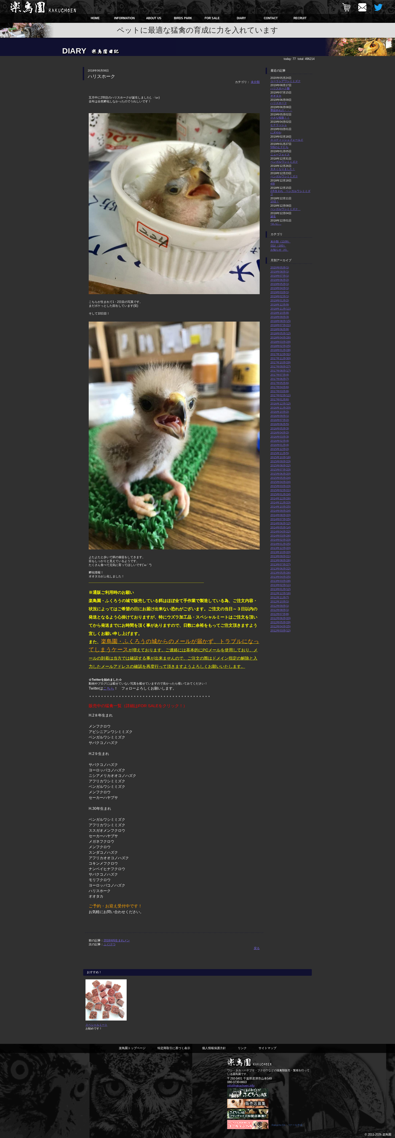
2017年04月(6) (279, 387)
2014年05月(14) (280, 527)
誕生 (273, 216)
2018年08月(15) (280, 321)
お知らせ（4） (279, 249)
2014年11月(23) (280, 502)
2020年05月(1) (279, 267)
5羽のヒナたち (279, 147)
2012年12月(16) (280, 593)
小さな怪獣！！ (280, 117)
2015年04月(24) (280, 481)
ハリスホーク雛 (280, 88)
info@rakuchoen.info (240, 1085)
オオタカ (275, 95)
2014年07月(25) (280, 519)
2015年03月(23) (280, 486)
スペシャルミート (96, 1024)
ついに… (275, 223)
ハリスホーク (278, 102)
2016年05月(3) (279, 428)
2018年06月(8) (279, 329)
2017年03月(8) (279, 391)
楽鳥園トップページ (132, 1048)
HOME (95, 18)
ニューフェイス (280, 154)
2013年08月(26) (280, 560)
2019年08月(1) (279, 271)
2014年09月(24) (280, 510)
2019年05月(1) (279, 284)
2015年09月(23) (280, 461)
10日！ (274, 201)
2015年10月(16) (280, 457)
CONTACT (271, 18)
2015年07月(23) (280, 469)
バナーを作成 (294, 1125)
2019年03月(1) (279, 292)
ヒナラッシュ (278, 124)
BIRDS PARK (183, 18)
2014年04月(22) (280, 531)
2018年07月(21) (280, 325)
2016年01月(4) (279, 444)
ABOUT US (153, 18)
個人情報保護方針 (214, 1048)
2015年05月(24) (280, 477)
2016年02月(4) (279, 440)
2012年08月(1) (279, 609)
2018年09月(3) (279, 316)
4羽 (272, 183)
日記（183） (278, 245)
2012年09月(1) (279, 605)
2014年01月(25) (280, 543)
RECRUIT (300, 18)
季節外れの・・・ (281, 110)
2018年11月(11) (280, 308)
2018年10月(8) (279, 312)
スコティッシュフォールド (286, 139)
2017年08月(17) (280, 370)
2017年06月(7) (279, 378)
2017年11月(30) (280, 358)
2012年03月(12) (280, 630)
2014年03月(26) (280, 535)
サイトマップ (267, 1048)
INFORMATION (124, 18)
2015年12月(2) (279, 449)
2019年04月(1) (279, 288)
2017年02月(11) (280, 395)
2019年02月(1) (279, 296)
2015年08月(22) (280, 465)
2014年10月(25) (280, 506)
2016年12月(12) (280, 403)
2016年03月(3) (279, 436)
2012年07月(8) (279, 614)
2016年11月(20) (280, 407)
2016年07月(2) (279, 419)
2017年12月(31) (280, 354)
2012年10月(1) (279, 601)
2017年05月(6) (279, 382)
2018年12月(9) (279, 304)
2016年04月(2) (279, 432)
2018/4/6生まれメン (117, 940)
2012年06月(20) (280, 618)
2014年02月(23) (280, 539)
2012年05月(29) (280, 622)
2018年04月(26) (280, 337)
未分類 (255, 82)
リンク (242, 1048)
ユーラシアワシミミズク (285, 81)
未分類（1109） (280, 241)
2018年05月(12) (280, 333)
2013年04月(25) (280, 576)
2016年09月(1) (279, 415)
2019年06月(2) (279, 279)
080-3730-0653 (237, 1082)
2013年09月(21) (280, 556)
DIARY (241, 18)
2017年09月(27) (280, 366)
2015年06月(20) (280, 473)
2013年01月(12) (280, 589)
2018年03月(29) (280, 341)
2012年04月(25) (280, 626)
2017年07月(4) (279, 374)
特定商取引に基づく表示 (173, 1048)
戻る (257, 948)
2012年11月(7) (279, 597)
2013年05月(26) (280, 572)
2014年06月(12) (280, 523)
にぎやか (275, 132)
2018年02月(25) (280, 345)
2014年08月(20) (280, 515)
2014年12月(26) (280, 498)
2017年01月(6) (279, 399)
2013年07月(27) (280, 564)
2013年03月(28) (280, 580)
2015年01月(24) (280, 494)
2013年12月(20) (280, 547)
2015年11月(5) (279, 453)
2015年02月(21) (280, 490)
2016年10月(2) (279, 411)
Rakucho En (278, 1125)
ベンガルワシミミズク (284, 161)
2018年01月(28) (280, 350)
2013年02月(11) (280, 585)
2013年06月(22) (280, 568)
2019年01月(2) (279, 300)
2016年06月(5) (279, 424)
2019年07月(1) (279, 275)
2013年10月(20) (280, 552)
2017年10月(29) (280, 362)
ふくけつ (109, 944)
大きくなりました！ (282, 169)
